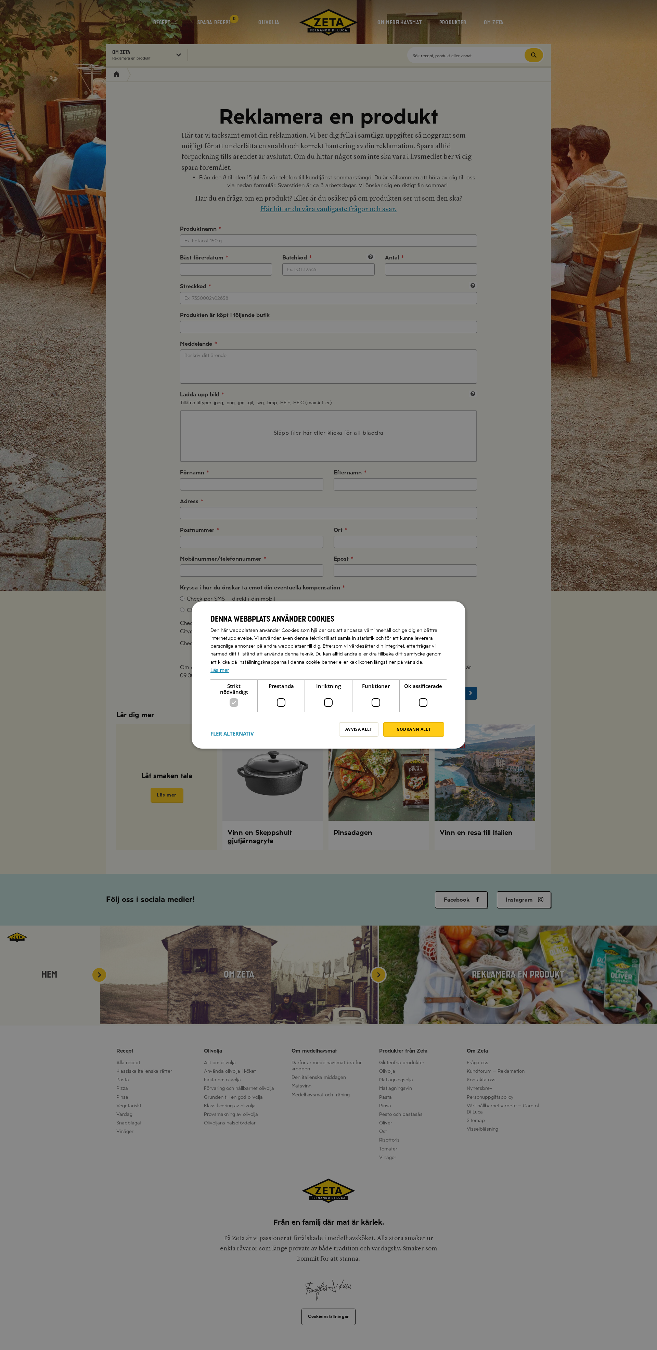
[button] (232, 729)
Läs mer (219, 670)
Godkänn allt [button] (414, 729)
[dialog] (328, 675)
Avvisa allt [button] (358, 729)
